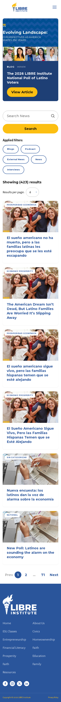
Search (30, 129)
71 (43, 575)
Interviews (13, 169)
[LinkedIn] (26, 683)
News (38, 159)
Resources (9, 672)
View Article (22, 92)
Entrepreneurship (14, 639)
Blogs (10, 149)
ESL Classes (10, 631)
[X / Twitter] (19, 683)
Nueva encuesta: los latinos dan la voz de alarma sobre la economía (30, 494)
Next (54, 575)
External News (16, 159)
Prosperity (9, 656)
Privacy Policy (53, 697)
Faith (36, 647)
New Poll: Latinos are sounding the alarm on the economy (30, 552)
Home (7, 623)
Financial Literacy (14, 647)
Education (39, 656)
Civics (36, 631)
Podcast (30, 149)
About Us (39, 623)
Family (37, 664)
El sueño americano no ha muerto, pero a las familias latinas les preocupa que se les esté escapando (30, 247)
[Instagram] (12, 683)
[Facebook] (5, 683)
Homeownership (44, 639)
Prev (9, 575)
